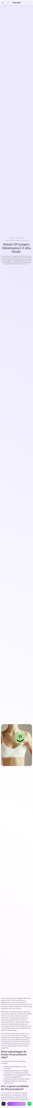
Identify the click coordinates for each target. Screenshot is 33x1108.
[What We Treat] (15, 237)
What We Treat (20, 238)
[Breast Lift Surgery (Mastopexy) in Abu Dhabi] (4, 240)
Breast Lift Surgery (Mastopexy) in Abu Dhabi (17, 240)
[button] (2, 2)
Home (12, 238)
